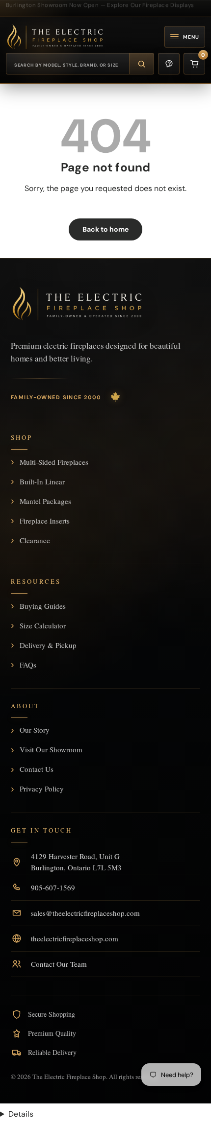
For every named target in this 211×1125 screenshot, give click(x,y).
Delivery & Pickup (48, 645)
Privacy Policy (42, 789)
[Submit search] (141, 63)
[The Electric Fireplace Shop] (55, 36)
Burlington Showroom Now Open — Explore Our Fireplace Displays (100, 4)
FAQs (28, 665)
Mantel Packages (45, 501)
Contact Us (36, 769)
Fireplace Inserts (45, 521)
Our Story (35, 730)
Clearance (35, 540)
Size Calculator (43, 625)
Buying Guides (43, 606)
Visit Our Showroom (51, 750)
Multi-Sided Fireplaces (54, 462)
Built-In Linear (42, 481)
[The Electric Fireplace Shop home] (77, 303)
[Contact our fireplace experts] (169, 63)
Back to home (105, 229)
